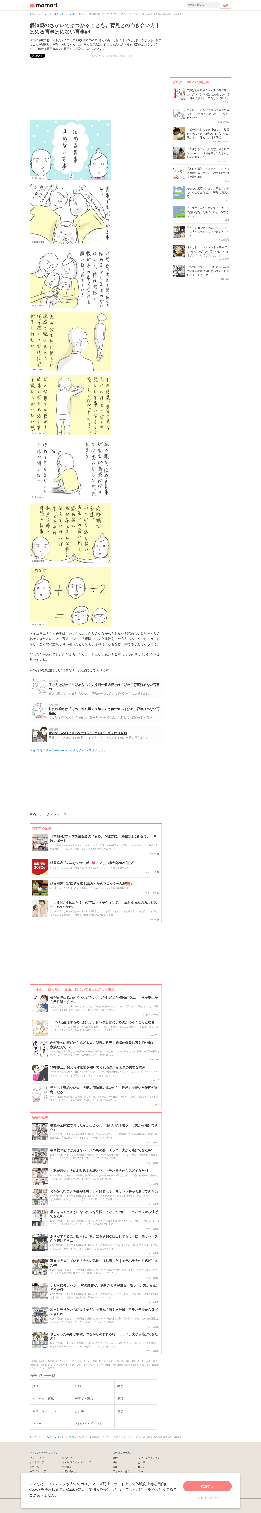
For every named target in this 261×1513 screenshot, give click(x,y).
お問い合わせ (69, 1471)
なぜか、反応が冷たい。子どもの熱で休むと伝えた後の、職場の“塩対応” (208, 192)
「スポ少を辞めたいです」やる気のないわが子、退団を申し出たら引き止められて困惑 (208, 153)
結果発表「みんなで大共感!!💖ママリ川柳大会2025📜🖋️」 (93, 863)
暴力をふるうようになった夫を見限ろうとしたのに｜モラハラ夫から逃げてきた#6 (104, 1214)
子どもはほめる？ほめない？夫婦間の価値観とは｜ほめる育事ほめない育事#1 (104, 686)
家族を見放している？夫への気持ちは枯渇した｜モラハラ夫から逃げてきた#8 (104, 1263)
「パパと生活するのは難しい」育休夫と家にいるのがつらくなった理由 (102, 1022)
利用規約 (67, 1466)
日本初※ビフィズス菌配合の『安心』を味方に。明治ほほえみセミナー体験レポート (103, 838)
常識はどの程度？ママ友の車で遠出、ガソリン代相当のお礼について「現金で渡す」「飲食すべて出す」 (208, 94)
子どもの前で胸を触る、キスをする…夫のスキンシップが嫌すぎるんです (208, 231)
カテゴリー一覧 (38, 1471)
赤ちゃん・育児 (121, 1471)
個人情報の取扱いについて (77, 1462)
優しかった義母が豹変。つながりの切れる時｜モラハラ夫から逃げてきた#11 (104, 1336)
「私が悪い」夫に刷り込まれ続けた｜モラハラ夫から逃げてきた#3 (99, 1171)
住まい (141, 1466)
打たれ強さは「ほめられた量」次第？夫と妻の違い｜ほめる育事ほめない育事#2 (104, 710)
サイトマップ (37, 1462)
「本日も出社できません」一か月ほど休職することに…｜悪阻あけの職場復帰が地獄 (208, 173)
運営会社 (67, 1457)
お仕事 (141, 1462)
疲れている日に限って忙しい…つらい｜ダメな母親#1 (88, 733)
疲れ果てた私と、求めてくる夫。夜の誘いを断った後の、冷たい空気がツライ (208, 212)
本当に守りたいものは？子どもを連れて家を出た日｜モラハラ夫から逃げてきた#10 (104, 1311)
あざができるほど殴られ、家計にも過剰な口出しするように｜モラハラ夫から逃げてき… (104, 1238)
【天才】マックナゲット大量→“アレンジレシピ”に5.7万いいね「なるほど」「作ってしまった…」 (207, 251)
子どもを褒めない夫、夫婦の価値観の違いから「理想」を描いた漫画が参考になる (104, 1090)
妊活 (115, 1457)
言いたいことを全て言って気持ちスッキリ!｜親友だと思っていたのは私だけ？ (208, 114)
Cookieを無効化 (207, 1497)
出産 (115, 1466)
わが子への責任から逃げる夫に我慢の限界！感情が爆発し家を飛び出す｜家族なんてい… (104, 1045)
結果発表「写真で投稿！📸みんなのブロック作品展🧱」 (91, 883)
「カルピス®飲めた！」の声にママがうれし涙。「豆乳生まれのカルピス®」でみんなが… (103, 904)
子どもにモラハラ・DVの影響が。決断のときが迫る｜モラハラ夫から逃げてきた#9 (104, 1287)
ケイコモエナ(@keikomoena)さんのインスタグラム (67, 750)
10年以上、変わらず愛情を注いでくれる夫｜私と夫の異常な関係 (97, 1067)
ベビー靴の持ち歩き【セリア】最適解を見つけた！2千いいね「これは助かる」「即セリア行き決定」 (208, 133)
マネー (141, 1471)
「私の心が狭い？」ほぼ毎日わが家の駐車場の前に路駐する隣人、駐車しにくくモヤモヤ (208, 271)
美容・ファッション (149, 1457)
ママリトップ (37, 1457)
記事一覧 (34, 1466)
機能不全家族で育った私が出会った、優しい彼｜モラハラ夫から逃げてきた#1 (104, 1127)
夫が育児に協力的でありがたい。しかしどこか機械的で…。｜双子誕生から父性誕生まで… (104, 999)
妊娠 (115, 1462)
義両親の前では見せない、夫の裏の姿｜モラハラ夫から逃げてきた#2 (101, 1150)
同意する (207, 1486)
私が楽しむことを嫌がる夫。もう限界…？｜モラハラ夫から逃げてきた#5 (104, 1191)
